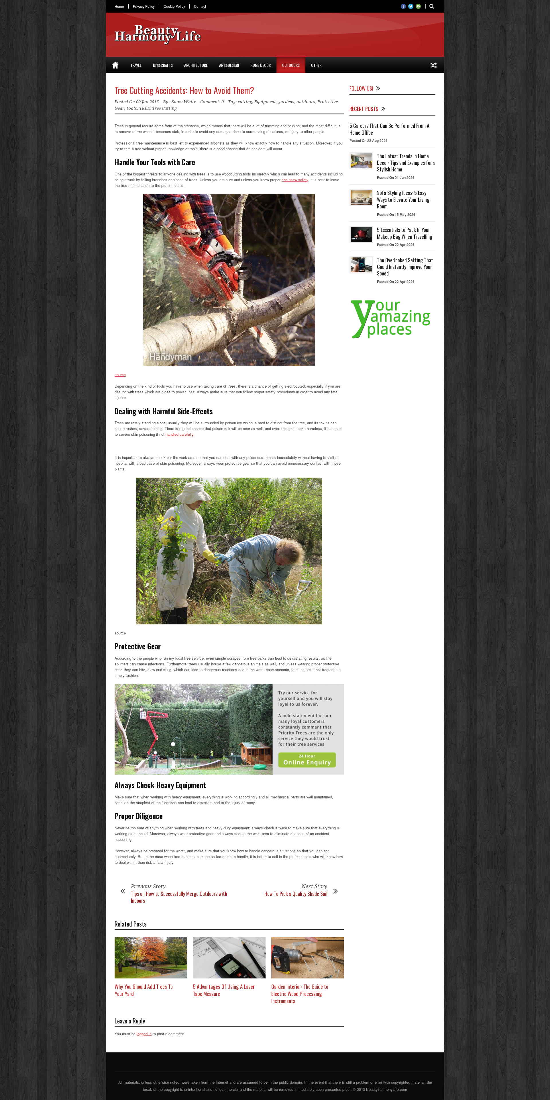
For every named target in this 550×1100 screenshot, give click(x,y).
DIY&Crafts (163, 65)
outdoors (305, 101)
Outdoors (291, 65)
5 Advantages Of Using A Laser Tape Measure (224, 989)
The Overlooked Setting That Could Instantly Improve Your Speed (405, 266)
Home (119, 6)
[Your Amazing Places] (392, 338)
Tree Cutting (164, 108)
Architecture (196, 65)
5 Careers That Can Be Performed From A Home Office (389, 129)
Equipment (265, 101)
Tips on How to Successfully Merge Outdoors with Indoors (179, 897)
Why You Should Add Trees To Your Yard (144, 989)
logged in (144, 1033)
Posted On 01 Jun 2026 (396, 177)
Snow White (184, 101)
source (120, 374)
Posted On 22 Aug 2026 (368, 140)
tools (132, 108)
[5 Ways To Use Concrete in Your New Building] (434, 65)
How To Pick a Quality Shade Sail (295, 893)
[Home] (115, 65)
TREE (144, 108)
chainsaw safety (295, 179)
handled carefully (179, 434)
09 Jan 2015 (147, 101)
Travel (136, 65)
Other (316, 65)
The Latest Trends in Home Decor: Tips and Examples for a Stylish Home (406, 162)
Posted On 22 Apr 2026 (396, 244)
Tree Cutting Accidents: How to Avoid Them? (184, 90)
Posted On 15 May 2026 (396, 214)
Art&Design (229, 65)
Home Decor (260, 65)
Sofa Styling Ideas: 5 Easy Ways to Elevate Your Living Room (403, 199)
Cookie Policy (174, 6)
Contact (200, 6)
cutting (245, 101)
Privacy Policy (144, 6)
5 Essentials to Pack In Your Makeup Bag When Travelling (404, 233)
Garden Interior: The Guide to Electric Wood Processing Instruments (299, 993)
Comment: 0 (212, 101)
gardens (286, 101)
